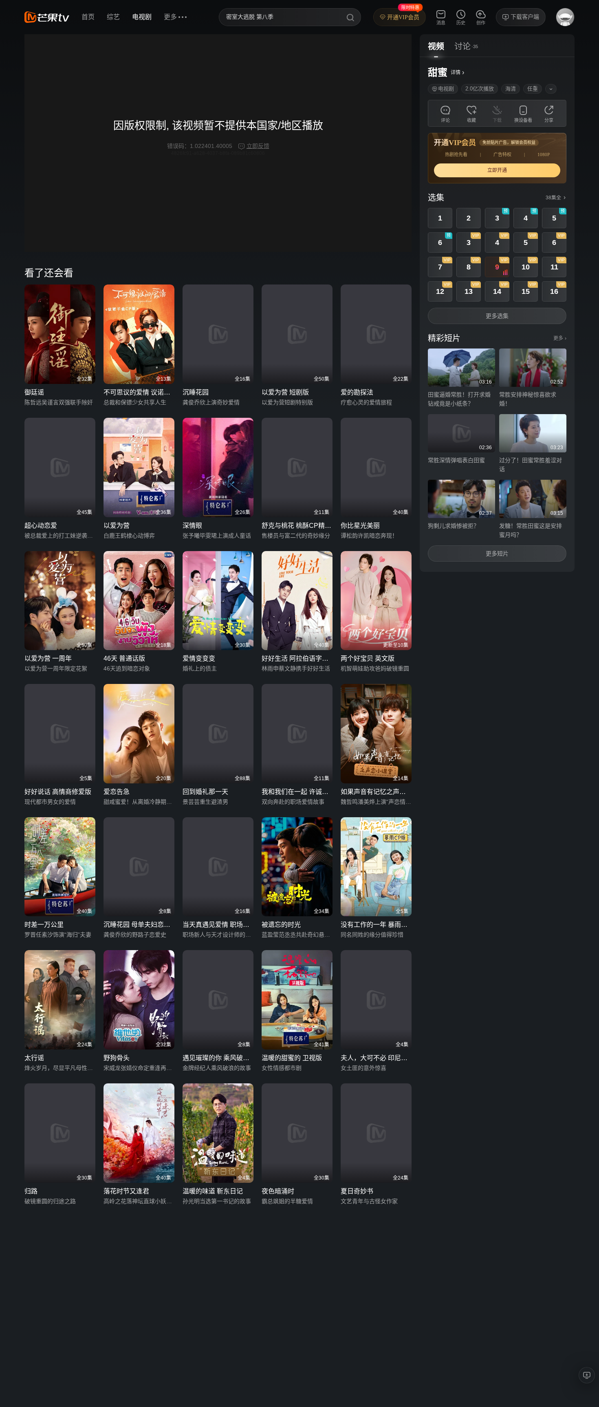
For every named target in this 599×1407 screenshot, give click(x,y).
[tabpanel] (497, 314)
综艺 (113, 16)
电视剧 (142, 16)
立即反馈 (258, 146)
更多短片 (497, 553)
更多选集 (497, 316)
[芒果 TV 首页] (46, 17)
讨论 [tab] (462, 46)
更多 (559, 338)
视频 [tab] (436, 46)
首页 (88, 16)
